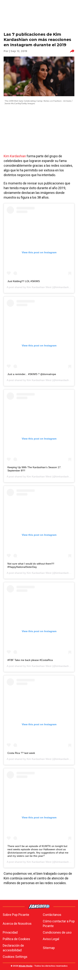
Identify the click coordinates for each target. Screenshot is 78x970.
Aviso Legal (51, 939)
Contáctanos (52, 915)
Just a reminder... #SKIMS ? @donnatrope (31, 374)
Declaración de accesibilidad (13, 948)
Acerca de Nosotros (17, 923)
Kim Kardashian (15, 156)
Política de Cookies (16, 939)
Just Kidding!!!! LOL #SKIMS (23, 281)
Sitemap (49, 948)
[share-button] (72, 51)
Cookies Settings (15, 957)
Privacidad (10, 932)
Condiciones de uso (57, 932)
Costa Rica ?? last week (21, 753)
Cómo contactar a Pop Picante (59, 923)
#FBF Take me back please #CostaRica (30, 660)
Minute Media (25, 966)
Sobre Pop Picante (16, 915)
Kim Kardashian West (39, 287)
